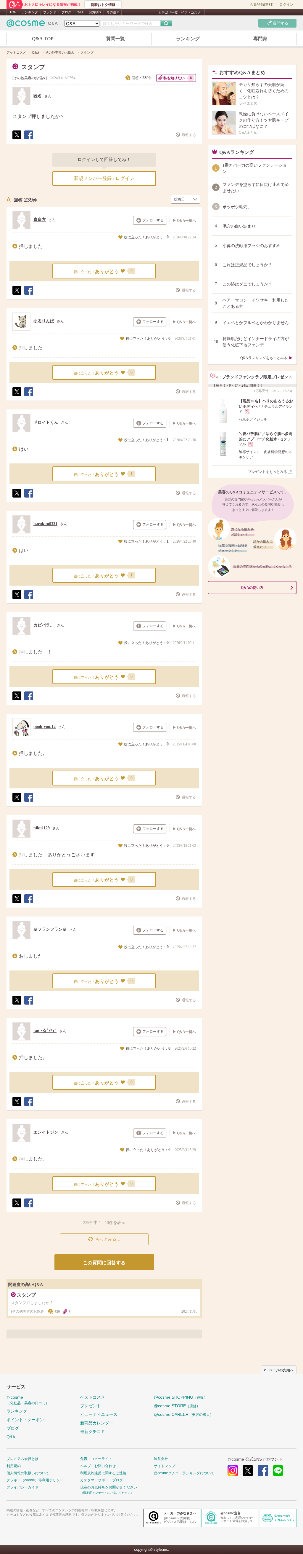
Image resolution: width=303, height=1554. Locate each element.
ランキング (30, 12)
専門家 (260, 38)
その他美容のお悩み (30, 78)
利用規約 (14, 1466)
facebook (263, 1470)
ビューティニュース (98, 1414)
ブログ (66, 12)
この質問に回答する (104, 1262)
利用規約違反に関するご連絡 (103, 1473)
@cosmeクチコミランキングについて (184, 1473)
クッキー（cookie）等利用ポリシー (35, 1480)
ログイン (286, 4)
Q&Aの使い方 (252, 588)
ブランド (49, 12)
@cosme (28, 1400)
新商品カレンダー (96, 1423)
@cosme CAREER (183, 1414)
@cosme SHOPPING (180, 1397)
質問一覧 (115, 38)
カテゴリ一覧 (168, 12)
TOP (12, 12)
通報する (189, 135)
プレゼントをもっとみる (267, 472)
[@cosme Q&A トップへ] (32, 25)
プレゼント (90, 1405)
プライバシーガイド (22, 1487)
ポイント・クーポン (25, 1419)
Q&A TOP (43, 38)
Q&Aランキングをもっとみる (263, 358)
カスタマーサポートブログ (101, 1480)
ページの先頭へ (281, 1370)
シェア (28, 294)
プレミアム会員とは (22, 1459)
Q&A (80, 12)
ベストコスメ (191, 12)
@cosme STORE (177, 1405)
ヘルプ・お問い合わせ (98, 1466)
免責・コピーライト (96, 1459)
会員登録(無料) (261, 4)
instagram (233, 1470)
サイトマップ (164, 1466)
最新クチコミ (92, 1431)
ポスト (16, 294)
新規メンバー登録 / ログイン (104, 178)
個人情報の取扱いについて (28, 1473)
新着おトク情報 (103, 5)
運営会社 (161, 1459)
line (278, 1470)
